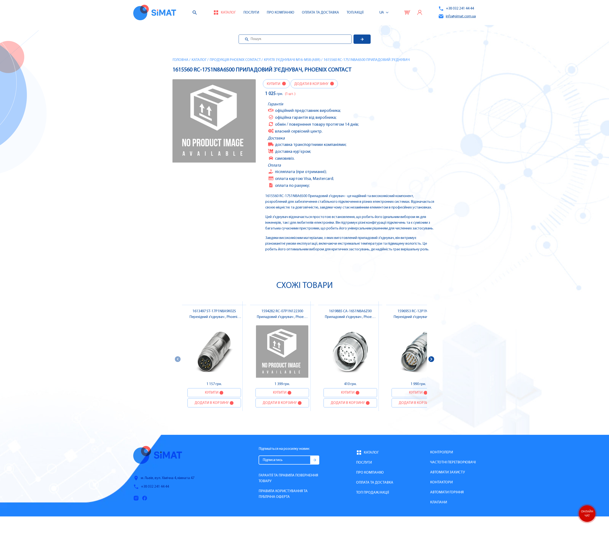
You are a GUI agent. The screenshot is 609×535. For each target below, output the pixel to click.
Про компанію (370, 473)
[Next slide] (431, 359)
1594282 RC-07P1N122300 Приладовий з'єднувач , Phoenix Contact (282, 317)
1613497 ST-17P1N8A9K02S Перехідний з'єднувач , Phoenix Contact (214, 317)
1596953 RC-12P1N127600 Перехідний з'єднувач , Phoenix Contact (418, 317)
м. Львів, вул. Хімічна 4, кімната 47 (167, 478)
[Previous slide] (178, 359)
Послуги (251, 13)
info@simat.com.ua (461, 16)
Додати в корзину (311, 84)
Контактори (441, 482)
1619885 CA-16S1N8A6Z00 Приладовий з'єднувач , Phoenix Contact (350, 317)
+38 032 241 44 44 (460, 8)
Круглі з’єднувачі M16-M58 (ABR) (292, 60)
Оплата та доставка (320, 13)
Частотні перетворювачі (453, 462)
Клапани (438, 502)
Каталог (199, 60)
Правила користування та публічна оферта (283, 494)
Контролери (441, 452)
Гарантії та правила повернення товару (288, 478)
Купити (274, 84)
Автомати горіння (447, 492)
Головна (180, 60)
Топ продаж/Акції (372, 493)
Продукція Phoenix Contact (235, 60)
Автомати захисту (447, 472)
